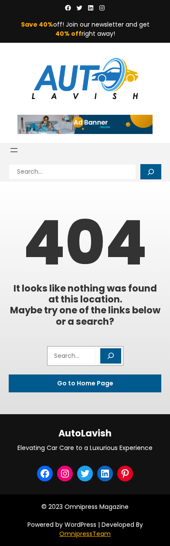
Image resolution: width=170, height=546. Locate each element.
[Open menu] (14, 150)
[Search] (150, 171)
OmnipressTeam (85, 533)
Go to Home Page (85, 383)
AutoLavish (85, 433)
